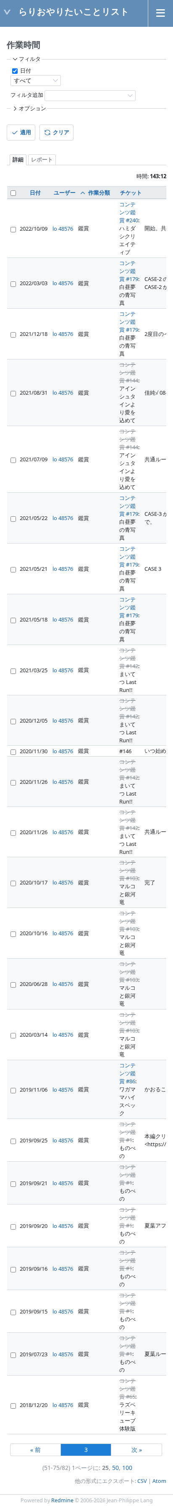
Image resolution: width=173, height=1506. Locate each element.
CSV (142, 1481)
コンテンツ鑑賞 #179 (128, 271)
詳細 (18, 159)
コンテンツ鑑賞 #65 (127, 1388)
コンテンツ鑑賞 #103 (128, 870)
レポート (42, 159)
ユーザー (65, 192)
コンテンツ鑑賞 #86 (127, 1073)
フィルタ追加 (26, 95)
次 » (136, 1450)
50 (115, 1468)
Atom (159, 1481)
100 (127, 1468)
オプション (32, 108)
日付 (25, 70)
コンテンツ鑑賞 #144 (128, 372)
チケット (131, 192)
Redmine (62, 1500)
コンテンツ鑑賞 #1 (127, 1132)
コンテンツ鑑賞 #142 (128, 658)
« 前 (35, 1450)
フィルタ (30, 58)
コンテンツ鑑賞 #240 (128, 212)
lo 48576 (62, 228)
